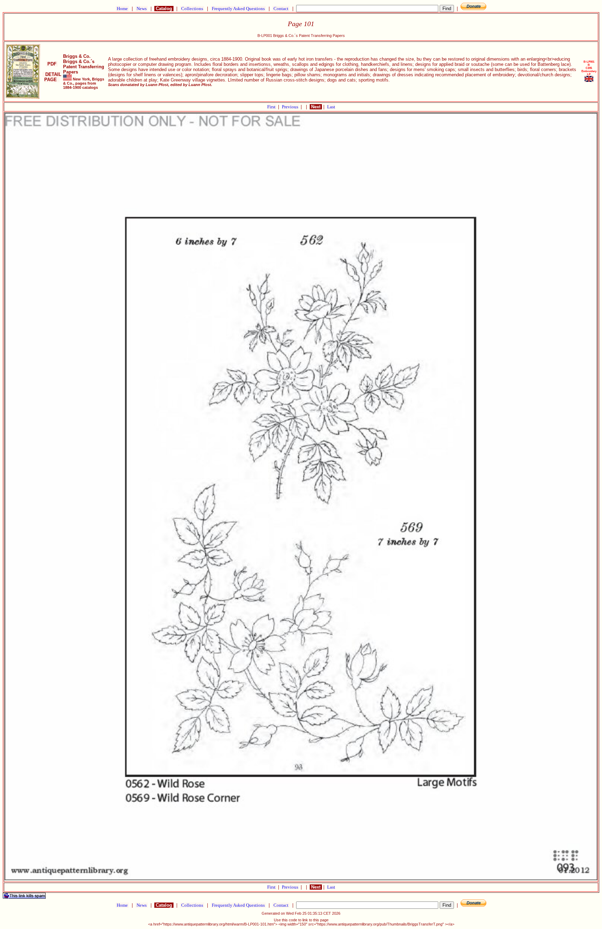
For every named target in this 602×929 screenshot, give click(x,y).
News (142, 8)
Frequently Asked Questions (238, 8)
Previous (290, 106)
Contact (281, 8)
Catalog (163, 8)
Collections (192, 8)
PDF (52, 64)
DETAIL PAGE (52, 77)
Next (316, 106)
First (272, 106)
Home (122, 8)
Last (331, 106)
